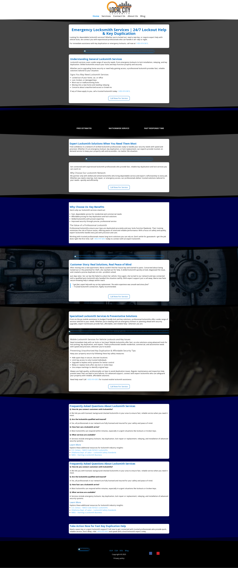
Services (106, 16)
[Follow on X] (154, 553)
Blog (142, 16)
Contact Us (119, 16)
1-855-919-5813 (142, 43)
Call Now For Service (119, 98)
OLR (111, 550)
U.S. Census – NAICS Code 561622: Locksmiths (89, 450)
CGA (116, 550)
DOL (122, 550)
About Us (133, 16)
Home (96, 16)
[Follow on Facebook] (150, 553)
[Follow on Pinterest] (158, 553)
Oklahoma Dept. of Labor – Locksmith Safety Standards (93, 452)
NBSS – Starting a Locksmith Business (86, 455)
